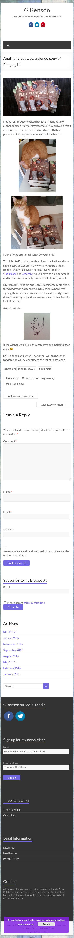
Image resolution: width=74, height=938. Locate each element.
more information (26, 924)
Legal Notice (10, 853)
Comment (10, 441)
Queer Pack (9, 815)
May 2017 (9, 631)
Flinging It (45, 368)
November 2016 (13, 644)
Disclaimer (9, 847)
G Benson (37, 10)
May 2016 (9, 662)
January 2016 (11, 674)
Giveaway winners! (21, 395)
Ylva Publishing (11, 809)
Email (7, 512)
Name (7, 491)
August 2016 (11, 656)
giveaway (49, 378)
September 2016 (13, 650)
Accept (46, 924)
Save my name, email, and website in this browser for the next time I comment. (36, 553)
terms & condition (34, 602)
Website (8, 529)
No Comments (16, 383)
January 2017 (11, 637)
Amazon (27, 273)
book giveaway (26, 368)
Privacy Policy (11, 858)
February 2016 (12, 668)
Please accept (26, 602)
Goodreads (10, 273)
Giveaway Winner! (53, 404)
